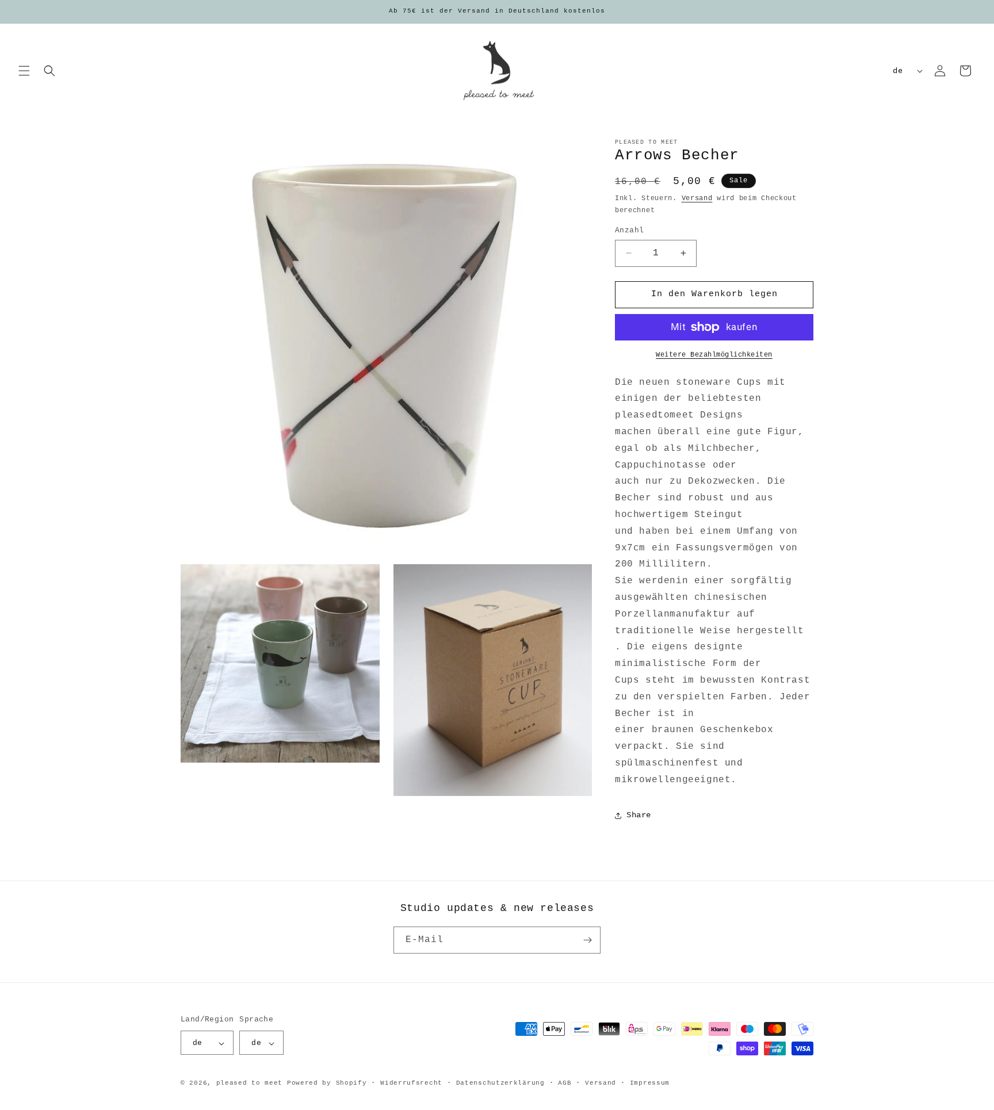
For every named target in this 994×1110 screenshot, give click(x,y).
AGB (564, 1083)
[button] (24, 70)
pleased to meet (249, 1083)
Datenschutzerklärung (500, 1083)
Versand (697, 198)
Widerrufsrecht (411, 1083)
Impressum (650, 1083)
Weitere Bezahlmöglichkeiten (714, 355)
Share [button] (638, 815)
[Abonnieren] (587, 940)
